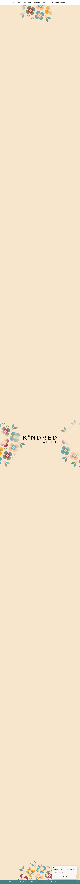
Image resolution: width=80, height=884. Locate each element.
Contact (57, 2)
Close (78, 882)
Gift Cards (50, 2)
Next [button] (73, 882)
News (44, 2)
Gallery (30, 2)
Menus (25, 2)
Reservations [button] (64, 2)
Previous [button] (69, 882)
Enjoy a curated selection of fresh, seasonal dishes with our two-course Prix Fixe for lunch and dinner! (32, 881)
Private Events (37, 2)
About (19, 2)
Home (14, 2)
